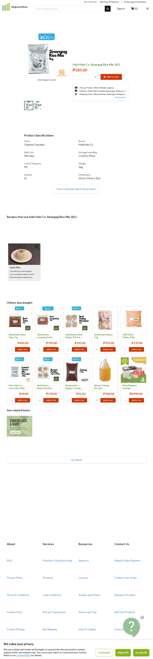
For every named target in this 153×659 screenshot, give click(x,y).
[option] (28, 106)
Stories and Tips (88, 612)
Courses (83, 577)
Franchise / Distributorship (57, 560)
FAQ (9, 560)
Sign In (120, 8)
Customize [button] (104, 652)
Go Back (76, 459)
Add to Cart (113, 76)
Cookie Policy (14, 612)
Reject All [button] (123, 652)
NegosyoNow (19, 6)
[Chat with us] (131, 627)
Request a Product (124, 595)
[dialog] (76, 649)
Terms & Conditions (18, 595)
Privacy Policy (15, 577)
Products (48, 577)
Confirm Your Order (125, 577)
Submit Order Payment (127, 560)
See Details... (121, 97)
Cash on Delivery (52, 595)
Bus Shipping (50, 629)
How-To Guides (87, 629)
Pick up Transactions (54, 612)
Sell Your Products (109, 1)
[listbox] (148, 9)
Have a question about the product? (76, 189)
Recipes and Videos (89, 595)
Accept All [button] (141, 652)
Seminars (84, 560)
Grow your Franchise (135, 1)
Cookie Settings (16, 629)
